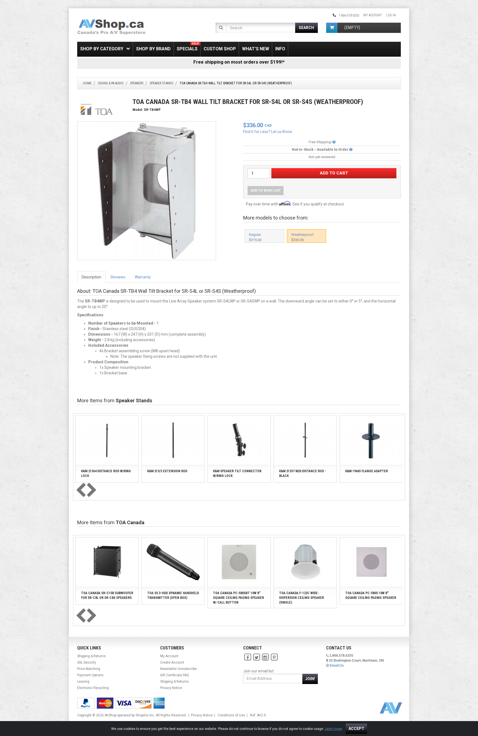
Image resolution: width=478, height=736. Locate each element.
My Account (372, 15)
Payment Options (90, 675)
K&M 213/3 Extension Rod (167, 471)
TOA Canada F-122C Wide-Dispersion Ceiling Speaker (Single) (301, 597)
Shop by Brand (153, 48)
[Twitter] (256, 657)
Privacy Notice (171, 688)
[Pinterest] (274, 657)
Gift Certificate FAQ (174, 675)
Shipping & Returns (91, 656)
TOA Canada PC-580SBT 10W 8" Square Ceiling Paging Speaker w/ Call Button (238, 597)
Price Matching (88, 669)
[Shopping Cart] (331, 28)
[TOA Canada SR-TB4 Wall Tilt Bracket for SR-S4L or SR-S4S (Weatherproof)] (146, 190)
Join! (310, 679)
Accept (356, 728)
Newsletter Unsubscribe (178, 669)
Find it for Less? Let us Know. (268, 131)
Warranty (143, 277)
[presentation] (80, 490)
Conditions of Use (231, 715)
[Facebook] (247, 657)
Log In (391, 15)
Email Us (337, 665)
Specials (188, 46)
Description (91, 277)
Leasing (83, 681)
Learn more (333, 729)
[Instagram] (265, 657)
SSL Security (86, 662)
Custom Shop (220, 48)
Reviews (118, 277)
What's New (255, 48)
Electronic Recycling (93, 688)
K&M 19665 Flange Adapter (366, 471)
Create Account (172, 662)
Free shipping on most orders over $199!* (239, 62)
